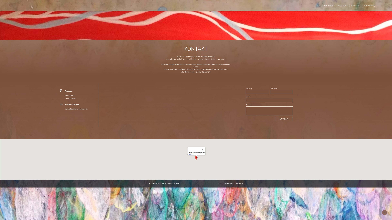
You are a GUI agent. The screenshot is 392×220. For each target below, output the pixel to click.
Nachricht (249, 105)
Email (247, 96)
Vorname (249, 88)
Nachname (274, 88)
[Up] (384, 212)
